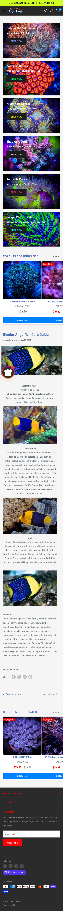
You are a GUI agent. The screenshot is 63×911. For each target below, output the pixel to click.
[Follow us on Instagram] (16, 866)
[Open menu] (4, 11)
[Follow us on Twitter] (10, 866)
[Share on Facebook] (14, 676)
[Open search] (46, 10)
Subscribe (12, 842)
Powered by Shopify (11, 905)
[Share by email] (30, 676)
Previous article (13, 694)
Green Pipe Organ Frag (22, 301)
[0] (57, 10)
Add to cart (22, 320)
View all (56, 256)
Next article (48, 694)
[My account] (51, 10)
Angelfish (13, 669)
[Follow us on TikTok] (22, 866)
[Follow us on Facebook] (5, 866)
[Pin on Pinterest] (19, 676)
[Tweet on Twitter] (25, 676)
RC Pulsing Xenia (22, 757)
